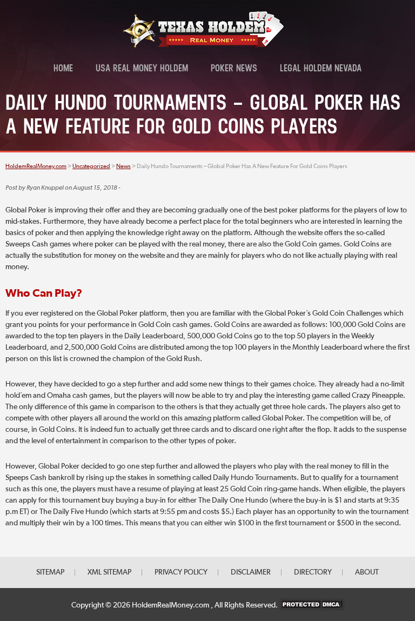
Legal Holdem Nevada (321, 69)
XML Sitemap (109, 572)
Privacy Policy (181, 572)
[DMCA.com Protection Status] (311, 605)
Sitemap (50, 572)
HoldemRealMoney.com (171, 605)
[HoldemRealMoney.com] (203, 46)
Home (63, 69)
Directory (313, 572)
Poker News (234, 69)
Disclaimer (251, 572)
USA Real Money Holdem (142, 69)
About (367, 572)
